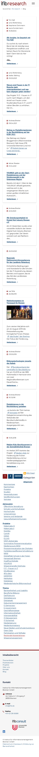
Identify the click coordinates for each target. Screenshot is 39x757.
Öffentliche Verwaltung (13, 506)
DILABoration (9, 571)
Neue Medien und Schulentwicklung (19, 628)
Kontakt (6, 669)
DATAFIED (8, 576)
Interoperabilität (10, 616)
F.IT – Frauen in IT (11, 568)
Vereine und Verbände (13, 516)
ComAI (6, 534)
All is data (8, 573)
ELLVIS (6, 539)
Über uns (6, 667)
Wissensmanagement (13, 638)
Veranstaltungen (11, 494)
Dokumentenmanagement (15, 603)
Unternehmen (10, 514)
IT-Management (10, 618)
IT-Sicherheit (9, 621)
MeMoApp (8, 578)
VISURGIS (8, 563)
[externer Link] (19, 721)
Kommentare (9, 484)
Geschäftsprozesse (11, 611)
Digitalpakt (8, 601)
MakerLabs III (9, 526)
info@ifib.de (9, 706)
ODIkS (6, 536)
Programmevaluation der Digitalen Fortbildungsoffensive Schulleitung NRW (18, 551)
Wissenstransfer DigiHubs (14, 566)
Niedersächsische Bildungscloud (17, 583)
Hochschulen (9, 511)
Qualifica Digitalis (11, 561)
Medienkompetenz (12, 626)
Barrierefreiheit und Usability (16, 591)
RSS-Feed (30, 473)
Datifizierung (9, 596)
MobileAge (8, 581)
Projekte (7, 489)
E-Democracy (9, 606)
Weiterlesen (11, 64)
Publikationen (8, 663)
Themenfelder (8, 660)
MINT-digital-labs (11, 541)
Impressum (18, 744)
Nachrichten (9, 487)
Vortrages (13, 413)
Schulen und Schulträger (14, 509)
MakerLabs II (9, 529)
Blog (4, 672)
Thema (6, 588)
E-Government (10, 608)
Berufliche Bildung (11, 593)
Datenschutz (7, 744)
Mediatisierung (10, 623)
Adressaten (8, 504)
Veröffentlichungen (12, 497)
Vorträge (7, 499)
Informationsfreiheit (12, 613)
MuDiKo (7, 531)
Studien (7, 492)
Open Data (8, 631)
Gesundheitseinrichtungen (15, 519)
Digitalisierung (10, 598)
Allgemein (27, 482)
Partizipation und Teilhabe (14, 633)
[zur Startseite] (13, 3)
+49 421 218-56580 (12, 713)
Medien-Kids (21, 453)
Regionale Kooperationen (14, 636)
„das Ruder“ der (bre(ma (19, 336)
